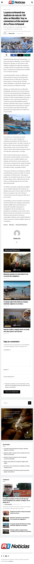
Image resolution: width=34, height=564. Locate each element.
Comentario (7, 350)
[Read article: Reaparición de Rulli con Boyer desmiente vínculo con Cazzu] (6, 513)
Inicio (5, 9)
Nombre (6, 369)
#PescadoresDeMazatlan (21, 224)
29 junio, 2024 (20, 33)
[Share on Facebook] (13, 55)
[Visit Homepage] (17, 2)
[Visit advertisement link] (17, 424)
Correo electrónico (9, 376)
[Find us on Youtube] (6, 556)
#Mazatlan (11, 224)
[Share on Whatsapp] (27, 55)
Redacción (12, 33)
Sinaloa (8, 9)
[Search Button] (32, 2)
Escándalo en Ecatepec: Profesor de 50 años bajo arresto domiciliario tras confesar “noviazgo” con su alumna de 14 (16, 500)
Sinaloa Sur (7, 270)
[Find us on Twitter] (3, 556)
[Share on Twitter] (20, 55)
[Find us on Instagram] (8, 556)
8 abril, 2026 (6, 278)
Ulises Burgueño (8, 504)
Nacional (6, 495)
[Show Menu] (2, 2)
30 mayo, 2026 (16, 504)
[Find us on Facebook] (1, 556)
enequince (11, 561)
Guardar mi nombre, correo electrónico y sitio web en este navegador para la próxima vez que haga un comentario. (17, 385)
